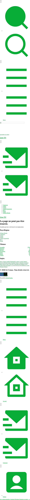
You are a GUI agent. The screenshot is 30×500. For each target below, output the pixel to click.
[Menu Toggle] (0, 1)
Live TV (3, 138)
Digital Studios (9, 278)
